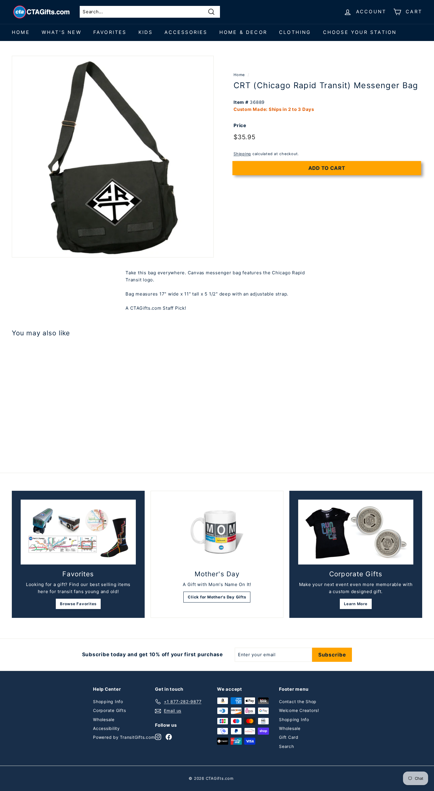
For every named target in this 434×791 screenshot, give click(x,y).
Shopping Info (108, 701)
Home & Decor (243, 32)
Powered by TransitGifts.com (124, 737)
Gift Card (288, 737)
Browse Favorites (78, 603)
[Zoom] (112, 156)
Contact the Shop (297, 701)
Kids (145, 32)
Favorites (110, 32)
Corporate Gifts (109, 710)
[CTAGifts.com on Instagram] (158, 736)
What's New (61, 32)
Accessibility (106, 728)
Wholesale (104, 719)
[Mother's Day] (217, 532)
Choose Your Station (360, 32)
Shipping (242, 153)
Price (240, 125)
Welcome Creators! (299, 710)
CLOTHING (295, 32)
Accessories (185, 32)
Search (286, 746)
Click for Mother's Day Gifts (217, 597)
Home (21, 32)
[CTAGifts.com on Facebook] (169, 736)
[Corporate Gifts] (355, 532)
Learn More (356, 603)
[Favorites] (78, 532)
